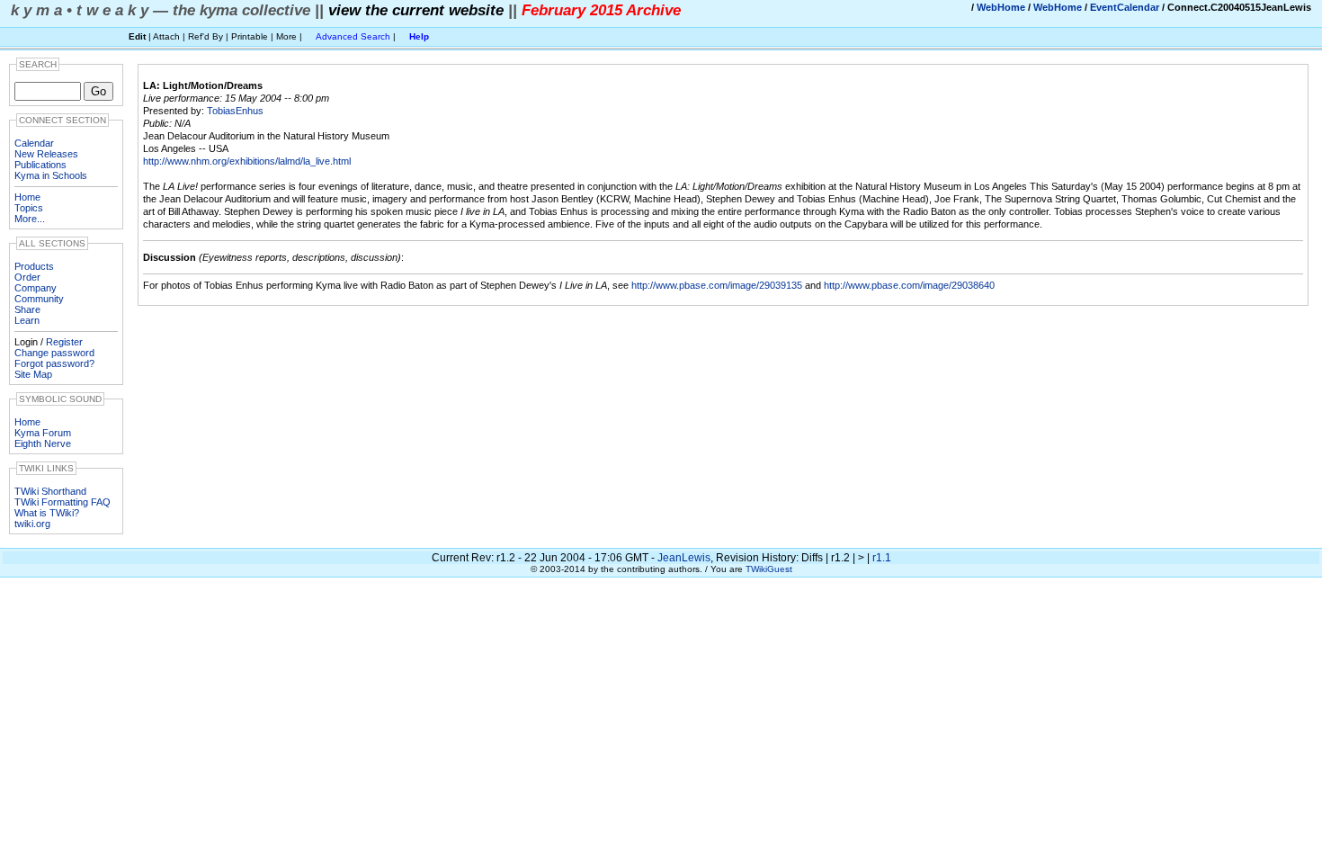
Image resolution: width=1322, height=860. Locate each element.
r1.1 (881, 557)
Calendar (34, 143)
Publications (40, 164)
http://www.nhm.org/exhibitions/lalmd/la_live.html (247, 161)
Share (27, 309)
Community (39, 298)
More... (29, 218)
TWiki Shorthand (50, 491)
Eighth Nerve (42, 443)
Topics (28, 207)
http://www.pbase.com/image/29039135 (716, 285)
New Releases (46, 153)
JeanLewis (683, 557)
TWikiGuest (769, 569)
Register (64, 341)
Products (34, 266)
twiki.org (32, 523)
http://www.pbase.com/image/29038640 (909, 285)
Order (27, 277)
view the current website (416, 10)
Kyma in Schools (50, 175)
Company (35, 287)
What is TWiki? (46, 512)
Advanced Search (353, 36)
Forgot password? (54, 363)
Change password (54, 352)
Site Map (33, 374)
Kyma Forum (42, 432)
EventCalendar (1124, 7)
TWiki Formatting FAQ (62, 502)
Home (27, 197)
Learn (27, 320)
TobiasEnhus (235, 110)
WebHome (1001, 7)
